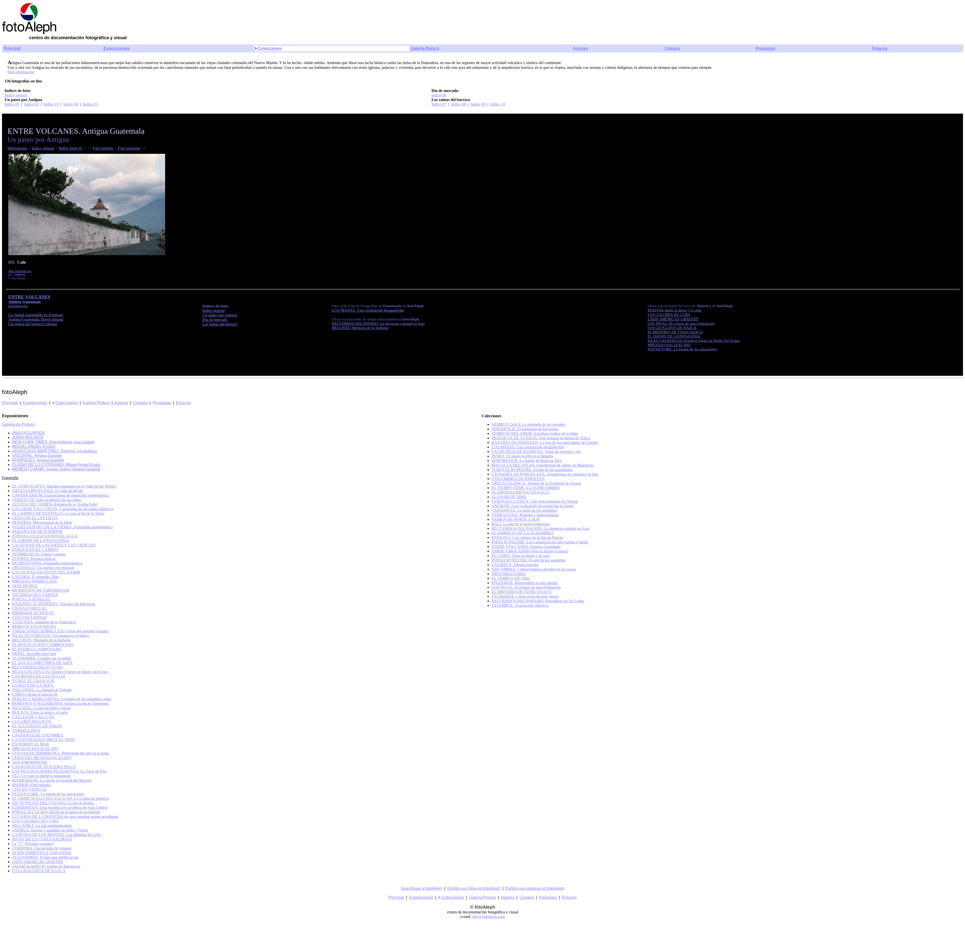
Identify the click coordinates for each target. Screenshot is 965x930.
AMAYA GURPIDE (28, 433)
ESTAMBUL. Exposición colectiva (520, 605)
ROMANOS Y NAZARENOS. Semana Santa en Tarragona (60, 703)
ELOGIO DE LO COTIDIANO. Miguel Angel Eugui (56, 464)
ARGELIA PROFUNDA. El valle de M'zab (47, 491)
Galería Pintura (425, 48)
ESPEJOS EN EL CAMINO (35, 549)
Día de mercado (214, 319)
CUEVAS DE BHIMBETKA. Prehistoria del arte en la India (60, 753)
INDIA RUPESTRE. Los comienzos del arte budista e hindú (540, 542)
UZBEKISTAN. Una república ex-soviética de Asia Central (59, 807)
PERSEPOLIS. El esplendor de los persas (525, 429)
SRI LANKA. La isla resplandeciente (42, 825)
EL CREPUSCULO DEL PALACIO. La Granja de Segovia (60, 798)
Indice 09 (478, 104)
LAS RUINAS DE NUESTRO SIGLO (44, 767)
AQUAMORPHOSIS (29, 762)
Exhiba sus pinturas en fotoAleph (534, 888)
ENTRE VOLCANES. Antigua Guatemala (526, 546)
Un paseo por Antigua (219, 315)
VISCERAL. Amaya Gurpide (37, 455)
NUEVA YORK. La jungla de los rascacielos (48, 794)
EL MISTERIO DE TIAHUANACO (522, 592)
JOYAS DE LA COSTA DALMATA (42, 839)
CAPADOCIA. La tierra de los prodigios (524, 510)
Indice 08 (458, 104)
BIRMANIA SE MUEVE (33, 613)
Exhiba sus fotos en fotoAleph (473, 888)
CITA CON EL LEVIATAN (35, 518)
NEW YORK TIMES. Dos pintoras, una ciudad (53, 442)
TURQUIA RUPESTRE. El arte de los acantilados (532, 470)
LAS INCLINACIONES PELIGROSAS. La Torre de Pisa (59, 771)
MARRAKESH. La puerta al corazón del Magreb (51, 780)
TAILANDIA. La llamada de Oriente (42, 690)
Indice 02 (31, 104)
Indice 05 (90, 104)
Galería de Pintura (18, 424)
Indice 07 (438, 104)
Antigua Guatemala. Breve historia (35, 319)
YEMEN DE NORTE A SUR (516, 519)
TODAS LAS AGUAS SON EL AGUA (45, 536)
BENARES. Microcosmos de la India (42, 522)
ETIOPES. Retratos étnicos (34, 558)
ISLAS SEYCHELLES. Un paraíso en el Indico (50, 635)
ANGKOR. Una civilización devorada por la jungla (533, 506)
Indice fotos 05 (70, 148)
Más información (21, 72)
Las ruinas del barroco (219, 324)
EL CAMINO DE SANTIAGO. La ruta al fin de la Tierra (58, 513)
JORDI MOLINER (27, 437)
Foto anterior (103, 148)
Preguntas (766, 48)
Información (17, 148)
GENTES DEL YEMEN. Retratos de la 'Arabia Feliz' (55, 504)
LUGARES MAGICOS (31, 721)
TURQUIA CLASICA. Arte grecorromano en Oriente (535, 501)
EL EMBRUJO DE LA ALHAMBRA (523, 533)
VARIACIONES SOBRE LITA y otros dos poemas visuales (60, 631)
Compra (672, 48)
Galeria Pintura (96, 403)
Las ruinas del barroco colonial (32, 324)
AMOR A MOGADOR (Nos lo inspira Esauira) (530, 551)
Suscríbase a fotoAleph (421, 888)
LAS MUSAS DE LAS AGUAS (38, 676)
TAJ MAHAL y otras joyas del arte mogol (525, 596)
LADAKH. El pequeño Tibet (35, 577)
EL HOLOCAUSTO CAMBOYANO (43, 644)
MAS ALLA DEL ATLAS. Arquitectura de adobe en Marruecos (543, 465)
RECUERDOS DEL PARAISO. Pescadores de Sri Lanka (538, 601)
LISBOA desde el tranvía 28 (34, 694)
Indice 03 (51, 104)
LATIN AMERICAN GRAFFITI (673, 319)
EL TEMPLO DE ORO (511, 578)
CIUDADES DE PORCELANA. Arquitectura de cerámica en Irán (545, 474)
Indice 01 (12, 104)
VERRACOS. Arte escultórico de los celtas (46, 500)
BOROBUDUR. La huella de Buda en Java (527, 460)
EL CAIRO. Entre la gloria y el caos (520, 555)
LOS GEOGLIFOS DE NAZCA (672, 328)
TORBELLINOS (26, 730)
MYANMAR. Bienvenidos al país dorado (525, 583)
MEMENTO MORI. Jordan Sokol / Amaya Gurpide (56, 469)
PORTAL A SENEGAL (31, 599)
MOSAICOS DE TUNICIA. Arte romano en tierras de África (541, 438)
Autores (580, 48)
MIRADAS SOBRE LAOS (34, 581)
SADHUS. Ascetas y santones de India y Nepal (50, 830)
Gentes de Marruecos (46, 866)
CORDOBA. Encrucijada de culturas (41, 848)
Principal (12, 48)
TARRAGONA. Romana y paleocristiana (525, 515)
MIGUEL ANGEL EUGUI (33, 446)
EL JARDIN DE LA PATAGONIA (40, 540)
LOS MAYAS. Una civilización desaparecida (528, 447)
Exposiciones (117, 48)
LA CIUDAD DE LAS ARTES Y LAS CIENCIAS (53, 545)
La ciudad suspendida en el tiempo (35, 315)
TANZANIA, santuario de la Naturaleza (44, 622)
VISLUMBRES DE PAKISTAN (518, 479)
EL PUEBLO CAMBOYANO (37, 649)
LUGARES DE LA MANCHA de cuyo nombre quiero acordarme (65, 816)
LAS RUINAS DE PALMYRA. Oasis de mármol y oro (536, 451)
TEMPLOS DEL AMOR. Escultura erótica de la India (535, 433)
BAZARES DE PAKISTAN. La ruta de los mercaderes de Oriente (545, 442)
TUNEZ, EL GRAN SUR (33, 681)
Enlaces (879, 48)
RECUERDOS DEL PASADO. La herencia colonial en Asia (540, 528)
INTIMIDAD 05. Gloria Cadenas (39, 554)
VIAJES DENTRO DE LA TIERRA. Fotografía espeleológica (62, 527)
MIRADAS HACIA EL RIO (35, 749)
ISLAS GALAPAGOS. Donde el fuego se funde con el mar (60, 672)
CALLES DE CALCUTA (33, 717)
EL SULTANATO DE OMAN (37, 726)
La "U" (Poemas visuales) (32, 844)
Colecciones (270, 48)
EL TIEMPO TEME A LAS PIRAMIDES (526, 488)
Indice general (16, 95)
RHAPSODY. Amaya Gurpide (38, 460)
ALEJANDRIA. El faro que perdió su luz (45, 857)
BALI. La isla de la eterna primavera (521, 524)
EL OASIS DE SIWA (509, 497)
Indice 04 (70, 104)
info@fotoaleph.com (488, 916)
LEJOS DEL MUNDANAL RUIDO (42, 758)
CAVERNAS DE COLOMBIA (37, 735)
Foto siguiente (129, 148)
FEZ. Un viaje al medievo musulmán (41, 776)
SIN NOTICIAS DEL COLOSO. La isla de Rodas (52, 803)
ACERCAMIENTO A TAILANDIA (42, 853)
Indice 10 (497, 104)
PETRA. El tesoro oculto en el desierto (522, 456)
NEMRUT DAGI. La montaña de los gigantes (528, 424)
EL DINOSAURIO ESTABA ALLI (521, 492)
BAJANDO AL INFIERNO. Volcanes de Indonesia (53, 604)
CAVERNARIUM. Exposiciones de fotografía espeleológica (60, 495)
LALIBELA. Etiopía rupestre (515, 565)
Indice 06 (438, 95)
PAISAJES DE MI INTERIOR (37, 531)
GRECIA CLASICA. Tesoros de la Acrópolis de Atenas (536, 483)
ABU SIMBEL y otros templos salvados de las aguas (534, 569)
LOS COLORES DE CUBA (35, 821)
